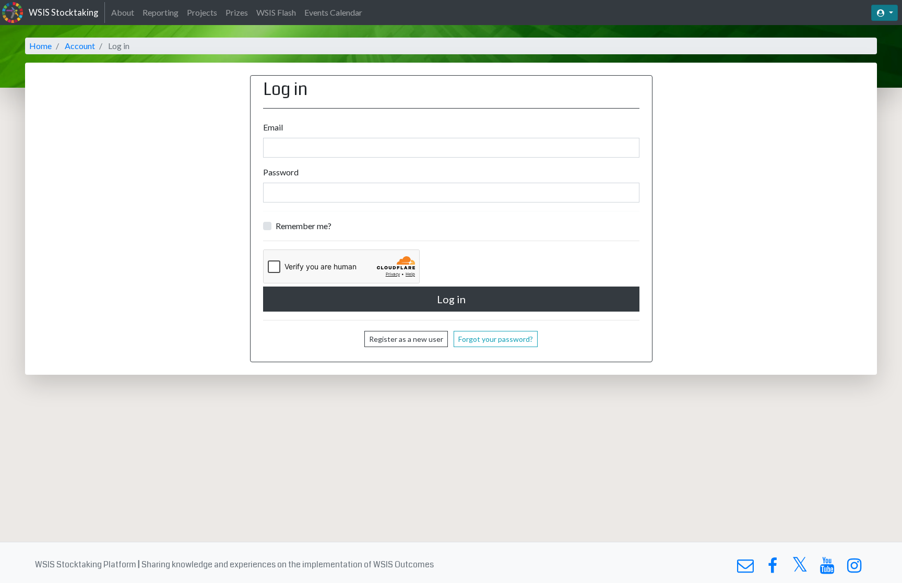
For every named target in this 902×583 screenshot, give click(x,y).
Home (40, 46)
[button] (884, 13)
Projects (202, 12)
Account (80, 46)
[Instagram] (854, 568)
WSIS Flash (276, 12)
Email (273, 127)
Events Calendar (333, 12)
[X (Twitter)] (800, 568)
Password (281, 172)
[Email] (745, 568)
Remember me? (303, 226)
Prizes (236, 12)
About (122, 12)
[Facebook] (772, 568)
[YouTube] (827, 568)
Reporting (161, 12)
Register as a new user (406, 339)
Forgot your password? (495, 339)
